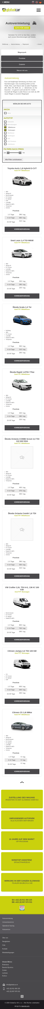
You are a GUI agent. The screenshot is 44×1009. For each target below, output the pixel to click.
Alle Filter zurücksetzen (13, 159)
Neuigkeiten (6, 941)
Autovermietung (15, 44)
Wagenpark (22, 52)
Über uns (5, 938)
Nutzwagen (11, 130)
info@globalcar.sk (12, 984)
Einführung (5, 44)
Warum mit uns (22, 70)
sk (33, 2)
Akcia (9, 113)
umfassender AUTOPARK (22, 819)
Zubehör (22, 64)
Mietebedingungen (8, 952)
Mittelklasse (11, 127)
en (36, 2)
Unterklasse (11, 144)
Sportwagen (11, 136)
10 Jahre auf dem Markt (22, 840)
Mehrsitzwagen (12, 124)
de (40, 2)
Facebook (22, 996)
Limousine (10, 122)
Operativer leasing (8, 926)
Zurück (40, 44)
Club (3, 945)
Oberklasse (10, 133)
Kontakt (4, 949)
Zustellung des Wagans (22, 799)
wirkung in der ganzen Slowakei (22, 882)
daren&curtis (25, 1006)
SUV (8, 138)
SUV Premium (11, 141)
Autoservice (6, 929)
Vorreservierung (22, 229)
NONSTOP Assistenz (22, 861)
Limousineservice (8, 922)
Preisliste (22, 58)
